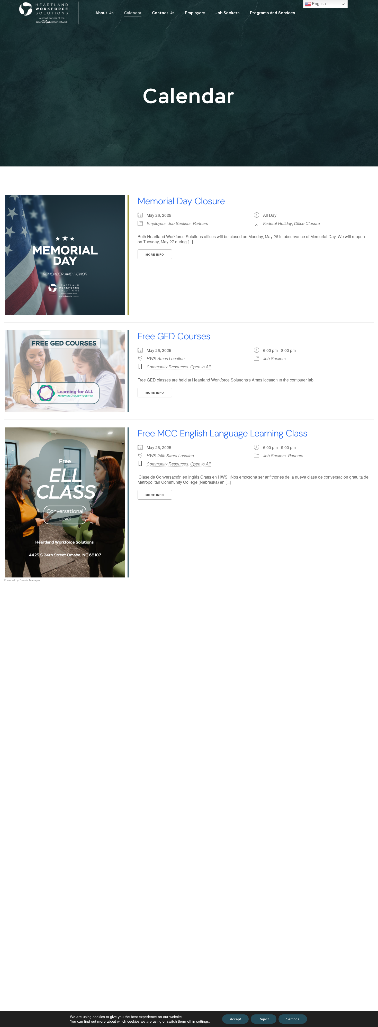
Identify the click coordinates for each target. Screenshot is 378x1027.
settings (202, 1021)
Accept (235, 1019)
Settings (292, 1019)
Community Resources (167, 367)
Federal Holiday (277, 223)
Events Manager (30, 580)
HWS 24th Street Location (170, 456)
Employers (156, 223)
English (318, 4)
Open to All (200, 367)
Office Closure (307, 223)
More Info (155, 254)
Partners (200, 223)
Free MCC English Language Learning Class (222, 433)
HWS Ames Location (166, 358)
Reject (263, 1019)
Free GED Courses (174, 336)
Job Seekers (179, 223)
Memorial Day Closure (181, 201)
